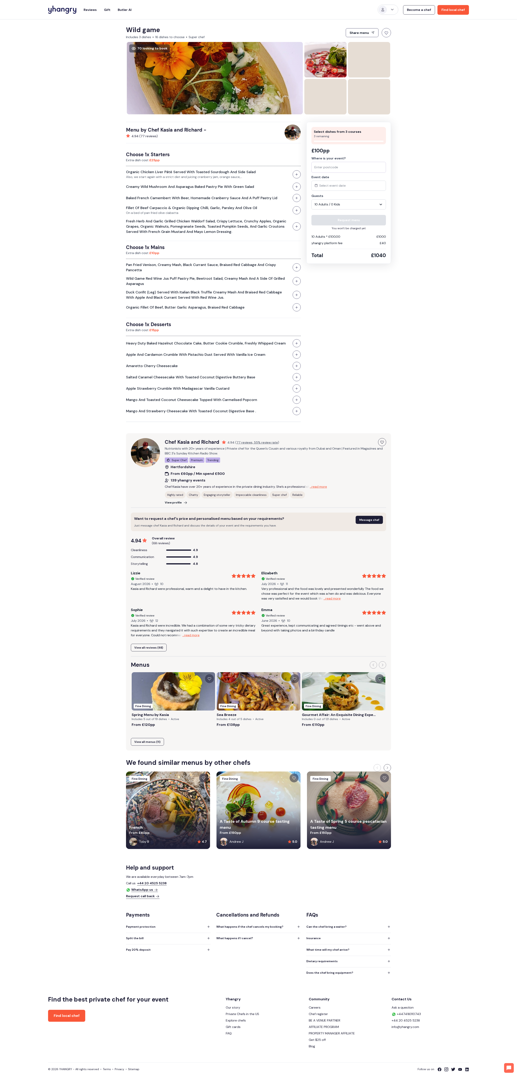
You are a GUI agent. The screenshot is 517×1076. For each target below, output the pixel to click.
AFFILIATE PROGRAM (324, 1027)
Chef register (318, 1014)
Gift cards (233, 1027)
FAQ (229, 1033)
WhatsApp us (142, 890)
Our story (233, 1007)
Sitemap (133, 1069)
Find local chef (453, 10)
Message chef (369, 520)
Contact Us (402, 999)
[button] (373, 665)
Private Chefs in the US (242, 1014)
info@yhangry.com (405, 1027)
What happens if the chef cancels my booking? (249, 926)
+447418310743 (408, 1014)
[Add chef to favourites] (382, 442)
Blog (312, 1046)
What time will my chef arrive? (327, 949)
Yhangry (233, 999)
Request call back (140, 896)
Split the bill (135, 938)
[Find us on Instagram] (447, 1069)
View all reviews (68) (148, 647)
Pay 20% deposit (138, 949)
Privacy (119, 1069)
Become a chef (419, 10)
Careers (314, 1007)
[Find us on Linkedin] (467, 1069)
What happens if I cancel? (234, 938)
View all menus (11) (147, 742)
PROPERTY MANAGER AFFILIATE (332, 1033)
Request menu (349, 220)
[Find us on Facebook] (440, 1069)
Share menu (360, 33)
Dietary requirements (322, 961)
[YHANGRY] (62, 10)
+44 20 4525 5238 (152, 883)
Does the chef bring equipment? (329, 972)
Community (319, 999)
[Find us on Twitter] (454, 1069)
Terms (107, 1069)
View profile (173, 502)
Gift (107, 10)
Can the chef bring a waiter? (326, 926)
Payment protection (141, 926)
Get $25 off (317, 1040)
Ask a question (403, 1007)
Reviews (90, 10)
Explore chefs (236, 1020)
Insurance (313, 938)
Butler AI (124, 10)
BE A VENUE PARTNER (324, 1020)
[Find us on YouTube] (461, 1069)
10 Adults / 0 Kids (327, 204)
